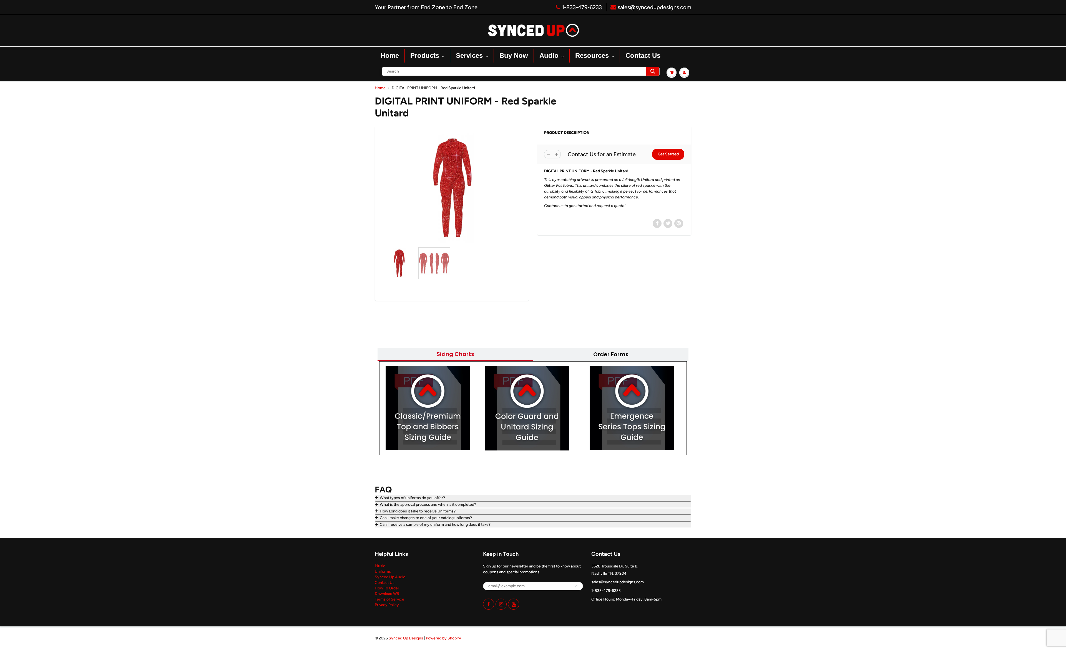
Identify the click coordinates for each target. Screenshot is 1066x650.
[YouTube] (513, 604)
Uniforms (383, 571)
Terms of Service (389, 599)
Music (380, 566)
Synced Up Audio (390, 577)
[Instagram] (501, 604)
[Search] (652, 71)
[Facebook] (488, 604)
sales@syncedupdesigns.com (654, 7)
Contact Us (384, 582)
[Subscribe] (576, 585)
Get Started (668, 154)
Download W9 (387, 593)
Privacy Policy (387, 604)
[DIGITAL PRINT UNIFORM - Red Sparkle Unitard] (452, 187)
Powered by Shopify (443, 638)
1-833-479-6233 (582, 7)
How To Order (387, 588)
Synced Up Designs (406, 638)
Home (380, 88)
